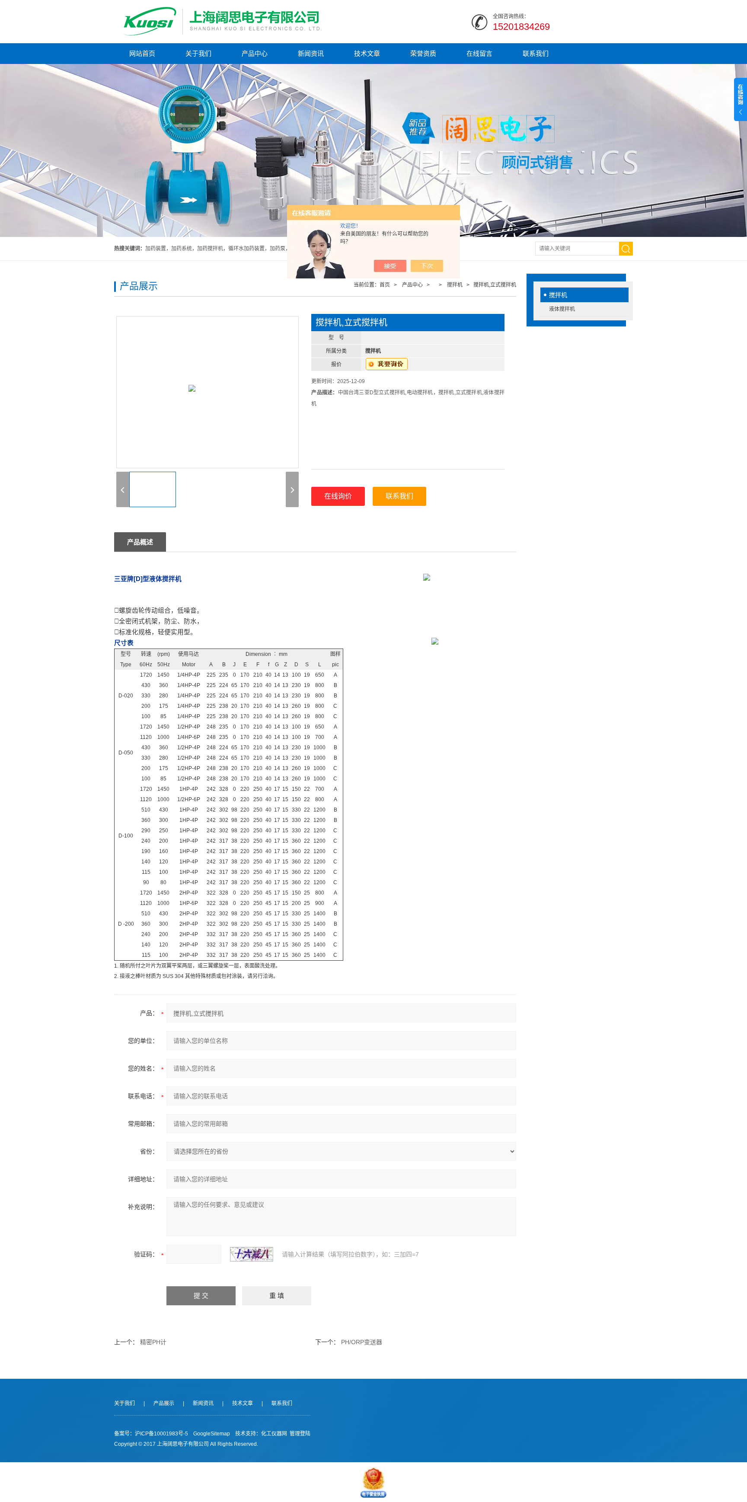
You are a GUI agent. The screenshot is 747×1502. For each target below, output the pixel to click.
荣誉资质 (423, 53)
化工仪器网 (274, 1434)
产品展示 (163, 1403)
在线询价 (338, 496)
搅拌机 (558, 294)
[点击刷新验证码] (251, 1254)
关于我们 (198, 53)
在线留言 (479, 53)
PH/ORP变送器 (361, 1342)
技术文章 (367, 53)
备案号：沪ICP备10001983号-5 (151, 1434)
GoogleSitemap (211, 1434)
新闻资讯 (311, 53)
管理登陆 (300, 1434)
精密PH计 (153, 1342)
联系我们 (536, 53)
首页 (385, 285)
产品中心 (255, 53)
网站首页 (142, 53)
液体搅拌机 (562, 309)
